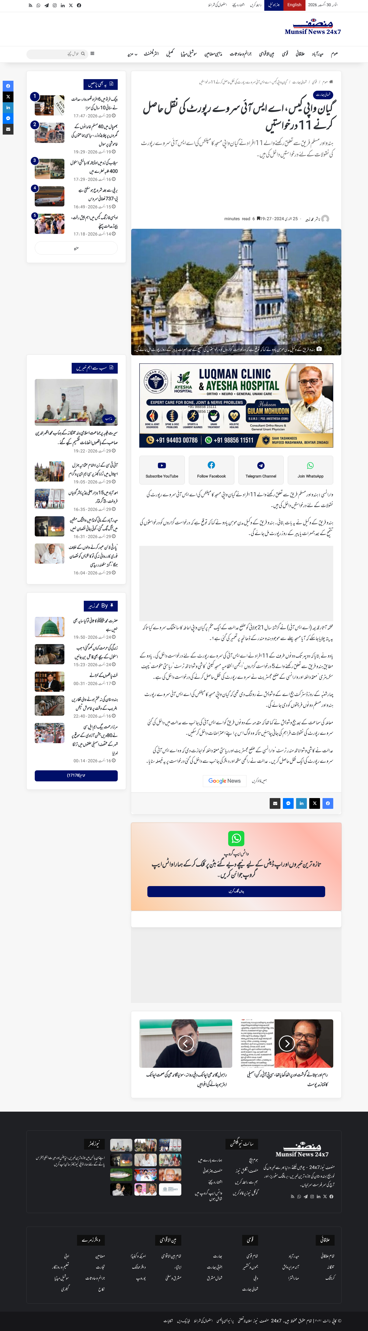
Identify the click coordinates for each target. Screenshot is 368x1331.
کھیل (169, 54)
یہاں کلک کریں (236, 891)
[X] (325, 1196)
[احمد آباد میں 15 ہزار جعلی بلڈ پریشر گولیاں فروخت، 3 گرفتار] (49, 499)
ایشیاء (177, 1267)
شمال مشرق (214, 1278)
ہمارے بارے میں (210, 1160)
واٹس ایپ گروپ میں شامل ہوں (208, 1196)
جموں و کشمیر (250, 1267)
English (294, 5)
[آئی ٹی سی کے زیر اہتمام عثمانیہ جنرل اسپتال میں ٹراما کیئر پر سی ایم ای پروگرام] (49, 471)
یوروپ (141, 1278)
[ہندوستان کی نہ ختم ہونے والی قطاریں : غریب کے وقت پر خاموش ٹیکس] (49, 706)
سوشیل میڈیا (189, 54)
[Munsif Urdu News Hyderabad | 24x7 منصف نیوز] (313, 26)
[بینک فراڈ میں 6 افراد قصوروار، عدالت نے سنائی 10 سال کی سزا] (49, 105)
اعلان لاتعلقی (245, 1321)
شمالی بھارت (299, 82)
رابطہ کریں (256, 5)
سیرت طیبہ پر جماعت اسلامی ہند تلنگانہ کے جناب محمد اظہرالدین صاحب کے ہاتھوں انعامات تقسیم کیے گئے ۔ (76, 438)
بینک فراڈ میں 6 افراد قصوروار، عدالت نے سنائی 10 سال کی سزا (94, 104)
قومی (285, 54)
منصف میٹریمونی (212, 1171)
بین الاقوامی (267, 54)
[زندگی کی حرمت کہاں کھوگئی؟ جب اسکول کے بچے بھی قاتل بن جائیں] (49, 654)
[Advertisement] (236, 190)
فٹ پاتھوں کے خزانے (103, 676)
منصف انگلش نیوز (247, 1171)
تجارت (100, 1267)
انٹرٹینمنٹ (151, 54)
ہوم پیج (253, 1160)
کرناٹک (330, 1278)
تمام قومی (252, 1256)
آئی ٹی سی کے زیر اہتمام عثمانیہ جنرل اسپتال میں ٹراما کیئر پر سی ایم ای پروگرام (93, 470)
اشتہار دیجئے (238, 5)
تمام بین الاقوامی (171, 1256)
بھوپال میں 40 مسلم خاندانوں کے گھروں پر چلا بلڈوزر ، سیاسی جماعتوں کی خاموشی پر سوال (94, 136)
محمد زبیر (309, 219)
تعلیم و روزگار (60, 1267)
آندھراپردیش (290, 1267)
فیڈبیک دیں (183, 1321)
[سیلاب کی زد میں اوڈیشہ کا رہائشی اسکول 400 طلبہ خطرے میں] (49, 169)
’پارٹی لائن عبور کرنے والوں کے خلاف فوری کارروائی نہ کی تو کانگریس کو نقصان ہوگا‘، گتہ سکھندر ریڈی (93, 556)
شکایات (168, 1321)
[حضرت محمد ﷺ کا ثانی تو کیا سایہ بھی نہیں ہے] (49, 627)
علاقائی (300, 54)
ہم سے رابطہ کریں (246, 1182)
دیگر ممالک (139, 1267)
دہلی (256, 1278)
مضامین (100, 1256)
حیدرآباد (318, 54)
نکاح (101, 1290)
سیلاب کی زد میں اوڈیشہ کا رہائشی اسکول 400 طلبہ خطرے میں (94, 167)
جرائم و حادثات (241, 54)
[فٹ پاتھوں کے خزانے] (49, 682)
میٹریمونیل (273, 5)
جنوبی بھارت (214, 1267)
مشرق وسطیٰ (173, 1278)
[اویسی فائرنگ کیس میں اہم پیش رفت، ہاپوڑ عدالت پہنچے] (49, 224)
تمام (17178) (76, 775)
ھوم (334, 54)
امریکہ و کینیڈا (138, 1256)
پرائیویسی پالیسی (225, 1321)
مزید (130, 54)
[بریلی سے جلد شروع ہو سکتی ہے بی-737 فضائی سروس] (49, 196)
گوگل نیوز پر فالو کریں (245, 1193)
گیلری (65, 1290)
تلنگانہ (331, 1267)
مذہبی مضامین (213, 54)
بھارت (217, 1256)
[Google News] (225, 781)
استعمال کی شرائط (217, 5)
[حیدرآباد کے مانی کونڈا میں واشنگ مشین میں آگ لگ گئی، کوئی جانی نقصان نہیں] (49, 526)
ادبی (66, 1256)
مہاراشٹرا (293, 1278)
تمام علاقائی (328, 1256)
